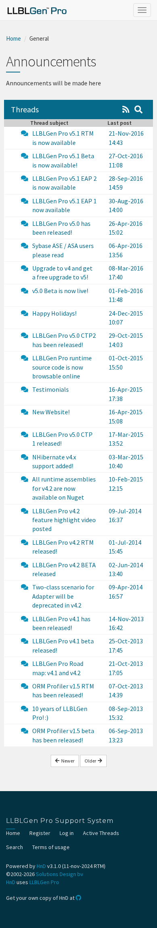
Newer (67, 761)
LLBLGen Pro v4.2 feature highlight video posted (64, 520)
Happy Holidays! (54, 313)
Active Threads (101, 833)
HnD (41, 866)
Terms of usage (51, 847)
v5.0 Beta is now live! (60, 291)
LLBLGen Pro (44, 882)
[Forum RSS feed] (126, 109)
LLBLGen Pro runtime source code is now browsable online (62, 367)
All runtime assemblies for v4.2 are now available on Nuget (64, 488)
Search (14, 847)
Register (39, 833)
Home (13, 38)
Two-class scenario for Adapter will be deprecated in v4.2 (63, 596)
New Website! (51, 412)
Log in (67, 833)
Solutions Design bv (59, 874)
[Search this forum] (138, 109)
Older (91, 761)
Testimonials (50, 389)
